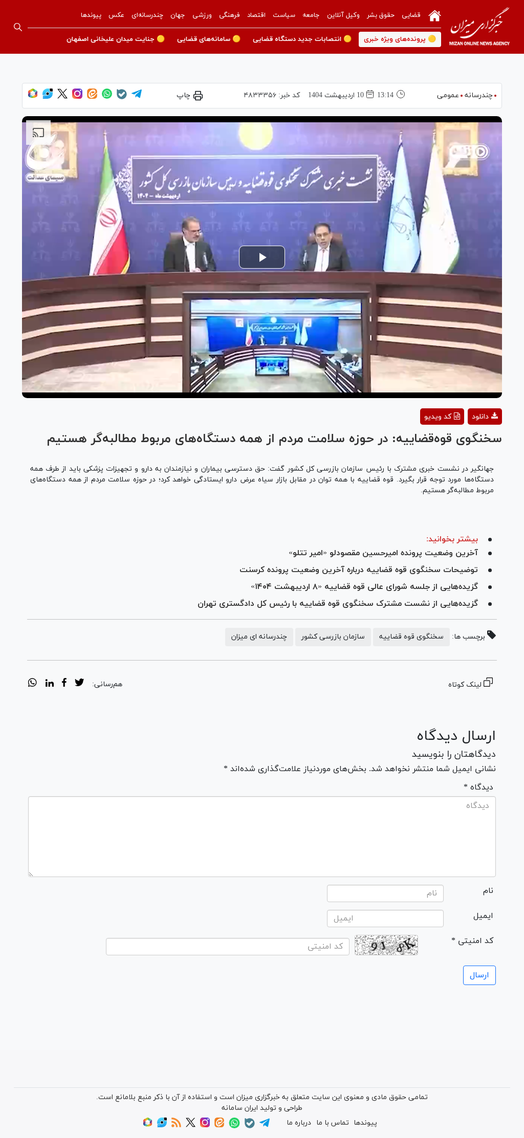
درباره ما (299, 1123)
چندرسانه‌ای (147, 15)
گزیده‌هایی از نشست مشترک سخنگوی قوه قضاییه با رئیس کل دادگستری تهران (338, 603)
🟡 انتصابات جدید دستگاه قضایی (302, 39)
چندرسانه (479, 95)
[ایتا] (92, 97)
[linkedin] (49, 684)
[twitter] (79, 684)
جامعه (311, 15)
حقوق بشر (381, 15)
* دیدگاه (478, 787)
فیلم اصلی (466, 443)
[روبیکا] (33, 97)
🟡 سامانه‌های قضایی (209, 39)
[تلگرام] (137, 97)
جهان (177, 15)
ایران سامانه (240, 1108)
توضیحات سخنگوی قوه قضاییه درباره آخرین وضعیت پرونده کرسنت (358, 570)
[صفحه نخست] (434, 15)
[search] (18, 27)
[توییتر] (62, 97)
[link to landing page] (479, 27)
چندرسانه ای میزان (259, 637)
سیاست (284, 15)
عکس (116, 15)
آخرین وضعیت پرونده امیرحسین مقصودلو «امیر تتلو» (383, 553)
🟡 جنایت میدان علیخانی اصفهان (116, 39)
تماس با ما (332, 1123)
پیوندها (91, 15)
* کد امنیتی (472, 941)
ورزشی (202, 15)
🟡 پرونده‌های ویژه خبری (400, 39)
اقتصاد (256, 15)
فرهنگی (229, 15)
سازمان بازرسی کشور (333, 637)
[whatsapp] (32, 684)
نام (488, 890)
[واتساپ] (107, 97)
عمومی (448, 95)
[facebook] (64, 684)
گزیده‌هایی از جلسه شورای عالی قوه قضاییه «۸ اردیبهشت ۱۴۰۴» (364, 587)
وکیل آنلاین (343, 15)
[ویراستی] (47, 97)
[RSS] (176, 1125)
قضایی (411, 15)
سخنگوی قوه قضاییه (411, 637)
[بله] (122, 97)
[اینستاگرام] (77, 97)
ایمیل (483, 916)
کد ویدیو (437, 417)
